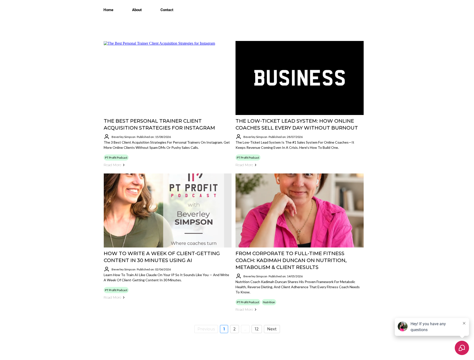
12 (257, 329)
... (245, 329)
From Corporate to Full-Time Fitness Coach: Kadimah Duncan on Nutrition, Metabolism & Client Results (291, 260)
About (137, 10)
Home (108, 10)
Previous (206, 329)
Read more (112, 165)
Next (272, 329)
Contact (166, 10)
